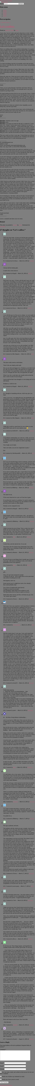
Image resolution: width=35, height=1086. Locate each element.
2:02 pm (32, 430)
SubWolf (15, 1025)
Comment (3, 1049)
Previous (3, 22)
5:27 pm (31, 599)
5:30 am (31, 1025)
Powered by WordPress (6, 1085)
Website (2, 1069)
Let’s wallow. (7, 26)
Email (2, 1066)
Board (4, 13)
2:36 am (30, 939)
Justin (17, 30)
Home (4, 10)
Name (2, 1063)
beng (14, 767)
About (5, 14)
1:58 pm (30, 386)
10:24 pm (30, 710)
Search (2, 3)
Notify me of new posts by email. (10, 1079)
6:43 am (31, 1039)
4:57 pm (29, 565)
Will (14, 537)
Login (4, 16)
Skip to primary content (6, 0)
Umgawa (15, 801)
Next (8, 22)
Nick (14, 565)
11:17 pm (32, 801)
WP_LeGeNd (16, 625)
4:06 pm (31, 552)
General (15, 225)
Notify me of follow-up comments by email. (13, 1076)
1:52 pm (30, 308)
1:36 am (32, 818)
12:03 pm (30, 900)
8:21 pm (31, 683)
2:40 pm (31, 508)
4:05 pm (29, 537)
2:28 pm (31, 487)
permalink (2, 226)
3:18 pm (32, 521)
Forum (5, 11)
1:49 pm (32, 261)
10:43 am (31, 873)
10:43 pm (29, 767)
